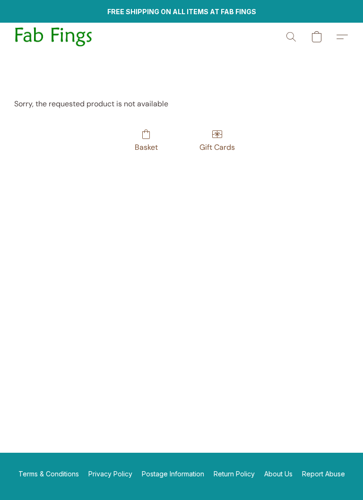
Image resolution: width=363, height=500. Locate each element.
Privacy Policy (110, 474)
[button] (53, 36)
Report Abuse (323, 474)
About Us (278, 474)
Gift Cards (217, 147)
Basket (146, 147)
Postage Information (173, 474)
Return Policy (234, 474)
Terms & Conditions (48, 474)
